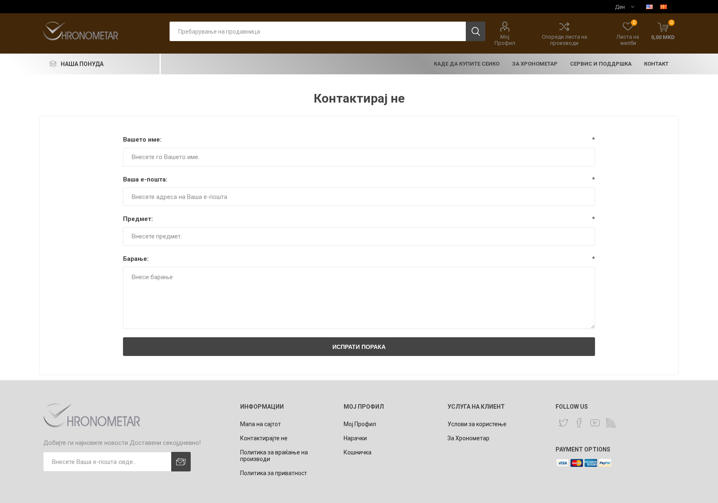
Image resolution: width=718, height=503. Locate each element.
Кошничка (357, 452)
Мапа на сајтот (260, 424)
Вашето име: (142, 139)
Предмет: (138, 219)
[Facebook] (579, 422)
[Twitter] (563, 422)
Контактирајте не (264, 438)
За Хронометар (468, 438)
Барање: (136, 259)
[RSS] (610, 422)
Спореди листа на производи (564, 40)
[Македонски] (663, 6)
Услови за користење (477, 424)
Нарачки (355, 438)
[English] (649, 6)
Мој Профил (504, 40)
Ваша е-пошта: (145, 179)
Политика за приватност (273, 473)
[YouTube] (595, 422)
